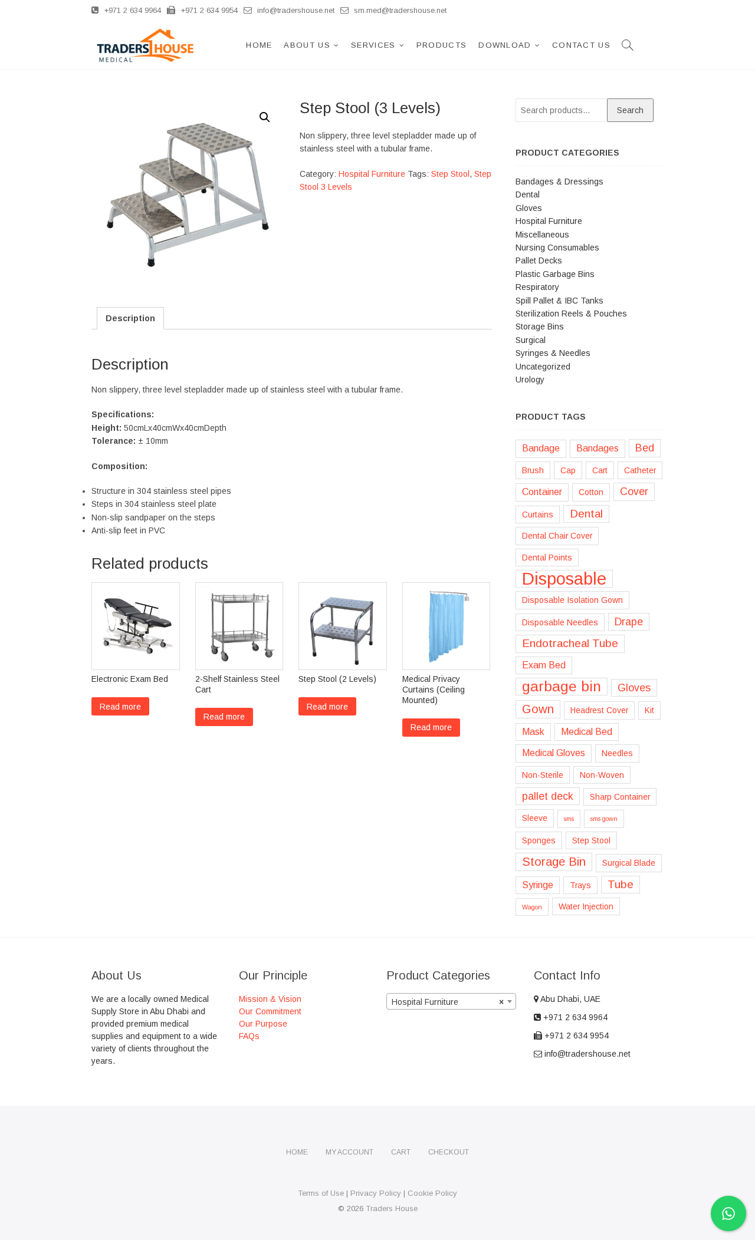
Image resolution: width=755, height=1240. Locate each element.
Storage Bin (554, 861)
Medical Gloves (553, 753)
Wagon (532, 907)
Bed (644, 448)
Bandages (597, 448)
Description (130, 318)
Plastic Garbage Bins (555, 274)
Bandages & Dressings (559, 181)
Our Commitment (270, 1011)
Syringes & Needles (553, 353)
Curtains (537, 514)
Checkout (448, 1152)
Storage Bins (540, 326)
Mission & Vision (270, 999)
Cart (600, 470)
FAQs (249, 1036)
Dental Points (547, 557)
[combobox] (451, 1001)
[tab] (130, 318)
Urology (530, 379)
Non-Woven (602, 775)
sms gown (604, 818)
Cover (634, 491)
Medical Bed (586, 732)
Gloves (529, 208)
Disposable (564, 579)
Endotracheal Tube (570, 643)
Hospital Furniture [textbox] (448, 1002)
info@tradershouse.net (294, 10)
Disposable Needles (560, 622)
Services (373, 45)
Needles (617, 753)
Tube (620, 884)
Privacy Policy (375, 1193)
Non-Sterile (542, 775)
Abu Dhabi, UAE (569, 999)
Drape (629, 622)
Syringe (537, 885)
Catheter (640, 470)
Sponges (539, 840)
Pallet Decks (539, 260)
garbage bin (561, 686)
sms (569, 818)
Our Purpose (263, 1023)
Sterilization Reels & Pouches (571, 313)
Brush (533, 470)
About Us (307, 45)
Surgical (531, 340)
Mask (533, 732)
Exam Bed (544, 665)
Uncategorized (543, 366)
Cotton (591, 492)
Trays (580, 885)
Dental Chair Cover (557, 535)
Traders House (392, 1208)
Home (259, 45)
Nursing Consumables (557, 247)
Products (441, 45)
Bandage (541, 448)
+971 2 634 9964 (131, 10)
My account (349, 1152)
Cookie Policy (432, 1193)
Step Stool (450, 174)
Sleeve (534, 818)
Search (630, 110)
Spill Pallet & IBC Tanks (559, 300)
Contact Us (581, 45)
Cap (568, 470)
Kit (649, 710)
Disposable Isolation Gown (572, 600)
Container (542, 492)
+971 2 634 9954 (208, 10)
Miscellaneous (542, 234)
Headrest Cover (599, 710)
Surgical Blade (628, 863)
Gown (538, 709)
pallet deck (547, 796)
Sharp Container (620, 797)
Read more (120, 706)
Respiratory (537, 287)
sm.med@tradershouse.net (399, 10)
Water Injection (586, 906)
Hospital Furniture (372, 174)
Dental (528, 194)
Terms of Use (321, 1193)
